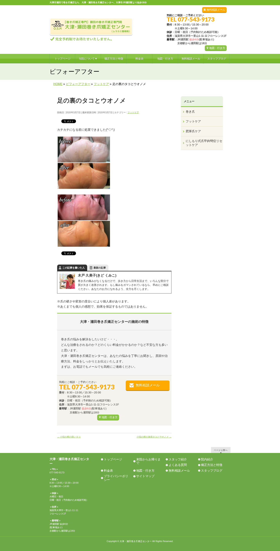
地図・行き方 (217, 47)
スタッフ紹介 (178, 459)
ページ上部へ (221, 450)
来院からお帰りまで (148, 461)
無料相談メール (215, 9)
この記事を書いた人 (73, 267)
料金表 (108, 470)
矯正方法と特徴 (211, 464)
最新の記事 (100, 267)
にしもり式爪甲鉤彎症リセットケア (204, 142)
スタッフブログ (211, 470)
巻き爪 (190, 111)
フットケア (133, 112)
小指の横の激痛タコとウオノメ (154, 436)
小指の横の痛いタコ (69, 436)
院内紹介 (207, 459)
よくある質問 (178, 464)
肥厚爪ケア (193, 131)
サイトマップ (145, 476)
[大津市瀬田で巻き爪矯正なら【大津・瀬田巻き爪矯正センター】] (91, 37)
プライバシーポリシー (116, 477)
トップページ (113, 459)
